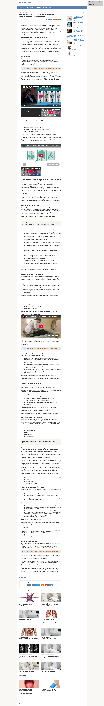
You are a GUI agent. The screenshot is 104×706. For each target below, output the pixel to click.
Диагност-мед (25, 2)
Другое (50, 7)
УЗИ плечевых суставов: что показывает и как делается (78, 17)
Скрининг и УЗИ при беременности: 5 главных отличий (78, 40)
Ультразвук (38, 7)
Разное (45, 7)
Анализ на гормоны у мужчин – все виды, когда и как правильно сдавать (78, 52)
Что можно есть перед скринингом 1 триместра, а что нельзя (75, 36)
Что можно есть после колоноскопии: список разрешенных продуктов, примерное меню (78, 24)
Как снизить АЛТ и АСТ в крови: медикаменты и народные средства (78, 30)
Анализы (22, 7)
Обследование (30, 7)
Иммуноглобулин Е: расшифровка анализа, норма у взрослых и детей (78, 46)
